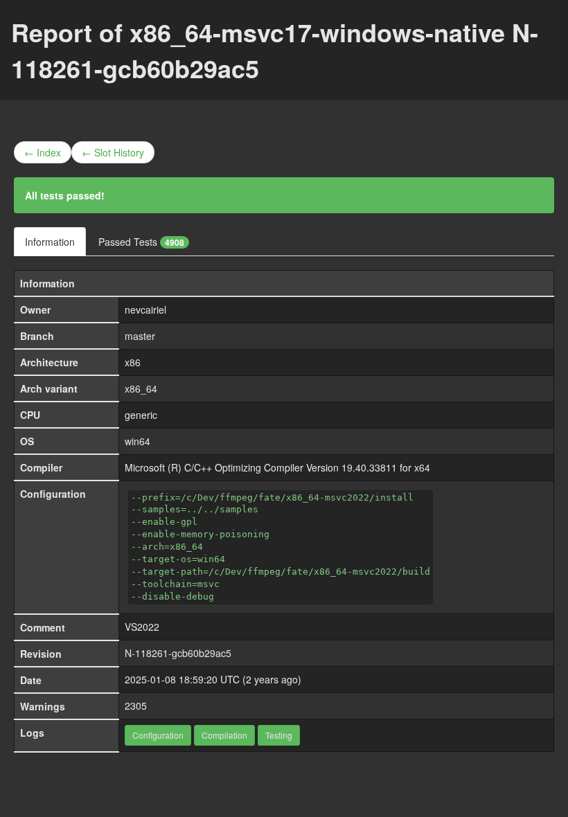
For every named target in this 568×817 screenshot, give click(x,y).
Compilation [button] (224, 735)
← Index (42, 152)
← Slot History (113, 152)
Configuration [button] (158, 735)
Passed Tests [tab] (141, 242)
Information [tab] (50, 242)
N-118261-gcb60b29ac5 (178, 653)
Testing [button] (278, 735)
